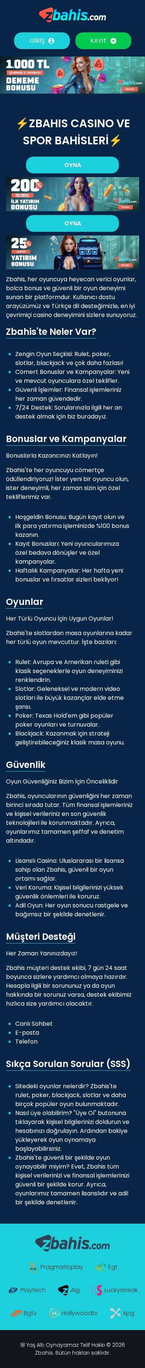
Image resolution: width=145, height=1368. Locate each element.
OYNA (72, 165)
